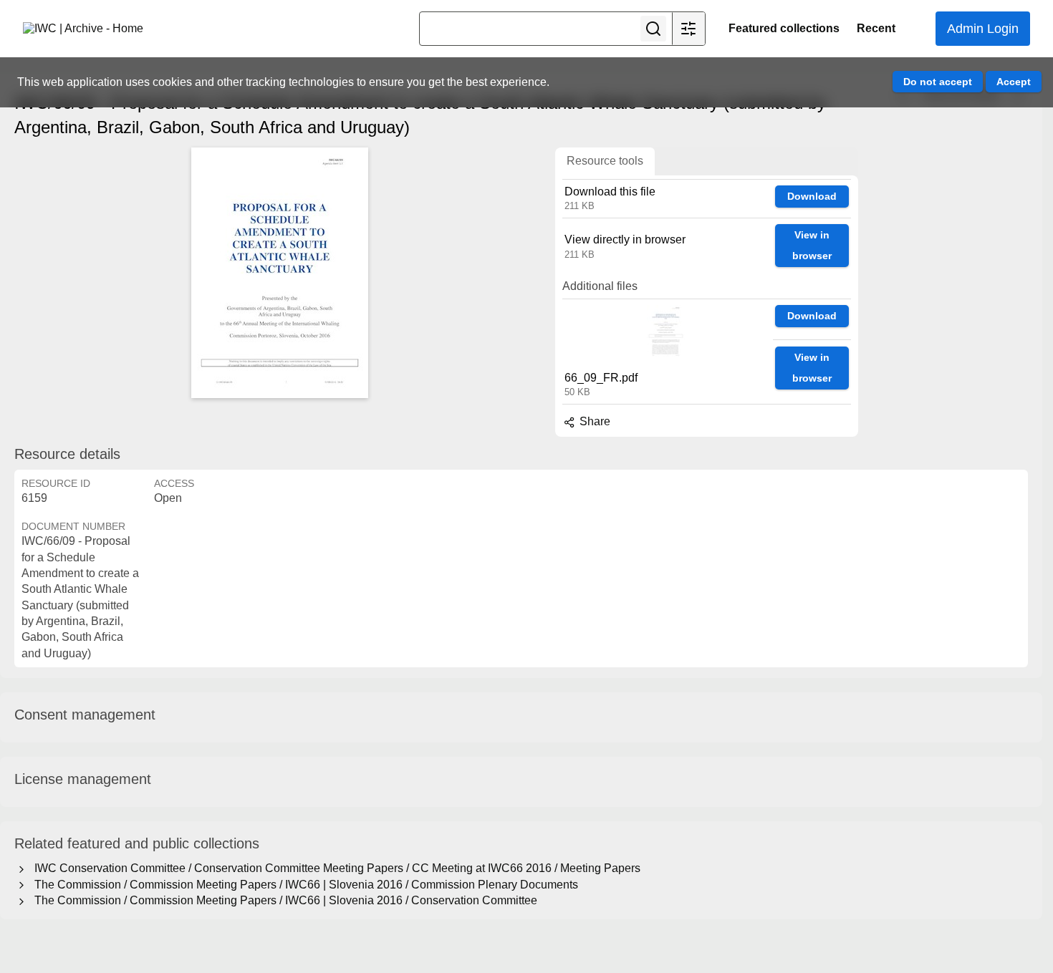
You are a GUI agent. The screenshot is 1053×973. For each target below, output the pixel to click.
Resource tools (605, 161)
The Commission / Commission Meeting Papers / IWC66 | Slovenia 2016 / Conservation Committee (283, 900)
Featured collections (784, 28)
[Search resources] (653, 29)
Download (812, 196)
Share (593, 421)
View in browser (812, 245)
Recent (876, 28)
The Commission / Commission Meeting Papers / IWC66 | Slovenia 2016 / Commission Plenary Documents (303, 884)
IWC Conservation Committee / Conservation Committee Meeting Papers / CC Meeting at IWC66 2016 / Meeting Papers (334, 868)
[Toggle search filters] (688, 28)
